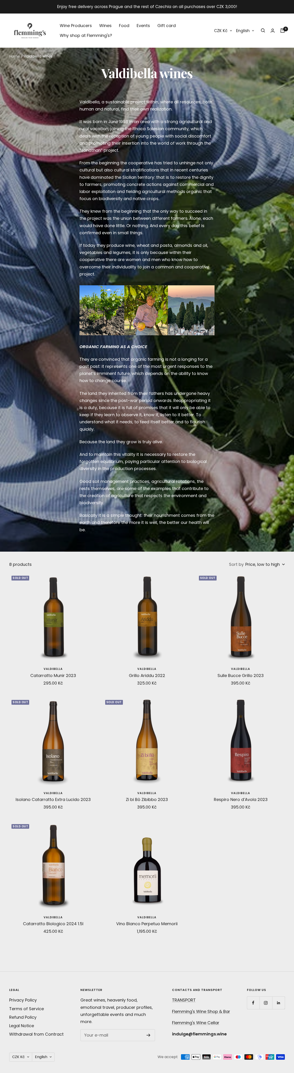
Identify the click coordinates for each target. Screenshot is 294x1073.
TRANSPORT (184, 1000)
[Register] (148, 1035)
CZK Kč (221, 30)
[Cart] (282, 30)
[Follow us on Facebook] (253, 1002)
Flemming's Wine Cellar (195, 1023)
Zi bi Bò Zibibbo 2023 (147, 799)
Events (143, 25)
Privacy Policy (23, 1000)
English (243, 30)
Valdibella (53, 669)
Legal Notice (21, 1026)
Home (14, 56)
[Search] (263, 30)
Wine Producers (76, 25)
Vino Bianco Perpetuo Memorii (147, 924)
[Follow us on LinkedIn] (278, 1002)
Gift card (166, 25)
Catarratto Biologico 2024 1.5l (53, 924)
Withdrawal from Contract (36, 1034)
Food (124, 25)
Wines (105, 25)
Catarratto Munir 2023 (53, 675)
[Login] (273, 31)
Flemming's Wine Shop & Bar (201, 1011)
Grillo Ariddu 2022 (147, 675)
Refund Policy (23, 1017)
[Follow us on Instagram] (266, 1002)
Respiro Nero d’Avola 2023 (241, 799)
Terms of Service (26, 1009)
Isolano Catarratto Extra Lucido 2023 (53, 799)
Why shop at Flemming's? (86, 35)
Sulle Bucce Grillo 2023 (241, 675)
